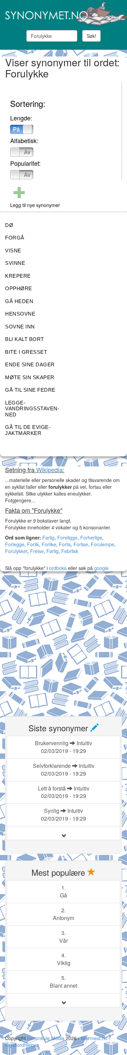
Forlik (33, 544)
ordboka (57, 568)
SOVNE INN (20, 326)
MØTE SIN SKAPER (30, 377)
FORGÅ (14, 237)
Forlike (49, 544)
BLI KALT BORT (24, 339)
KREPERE (18, 276)
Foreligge (67, 537)
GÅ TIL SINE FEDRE (30, 390)
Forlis (65, 544)
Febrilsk (69, 551)
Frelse (37, 551)
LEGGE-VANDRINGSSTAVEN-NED (32, 408)
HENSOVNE (20, 314)
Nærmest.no (94, 1038)
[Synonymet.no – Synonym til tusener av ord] (63, 13)
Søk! (91, 35)
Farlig (48, 537)
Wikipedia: (50, 469)
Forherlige (91, 537)
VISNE (13, 250)
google (101, 568)
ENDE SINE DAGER (30, 364)
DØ (9, 225)
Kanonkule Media (46, 1038)
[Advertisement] (63, 644)
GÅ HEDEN (19, 301)
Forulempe (102, 544)
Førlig (52, 551)
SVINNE (15, 263)
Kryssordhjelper (22, 1044)
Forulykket (16, 551)
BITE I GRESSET (26, 352)
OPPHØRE (18, 288)
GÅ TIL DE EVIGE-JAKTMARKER (27, 430)
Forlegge (14, 544)
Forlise (80, 544)
